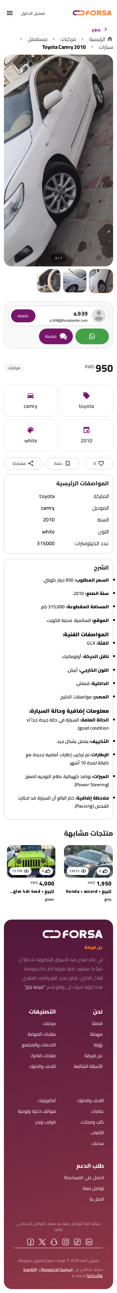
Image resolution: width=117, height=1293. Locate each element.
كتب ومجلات (92, 1122)
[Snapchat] (53, 1241)
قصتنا (97, 1023)
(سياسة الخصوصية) (56, 1269)
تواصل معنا (93, 1188)
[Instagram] (65, 1241)
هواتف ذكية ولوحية (37, 1111)
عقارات (97, 1111)
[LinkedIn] (89, 1241)
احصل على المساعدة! (84, 1177)
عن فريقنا (93, 1055)
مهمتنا (96, 1034)
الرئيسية (97, 39)
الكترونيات (47, 1100)
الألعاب (97, 1132)
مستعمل (37, 39)
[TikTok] (77, 1241)
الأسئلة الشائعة (88, 1066)
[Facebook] (30, 1241)
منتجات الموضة (42, 1034)
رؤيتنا (98, 1045)
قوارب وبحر (45, 1122)
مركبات (68, 39)
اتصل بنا (96, 1199)
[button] (9, 13)
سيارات (106, 47)
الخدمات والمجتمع (39, 1045)
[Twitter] (42, 1241)
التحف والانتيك (42, 1066)
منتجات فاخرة (43, 1055)
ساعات (97, 1143)
